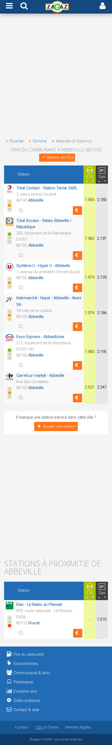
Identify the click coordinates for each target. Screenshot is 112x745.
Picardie (16, 141)
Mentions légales (78, 727)
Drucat (34, 623)
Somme (39, 141)
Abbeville (35, 200)
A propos (22, 727)
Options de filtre (59, 157)
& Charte (47, 727)
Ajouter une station (59, 426)
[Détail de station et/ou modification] (20, 210)
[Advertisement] (56, 77)
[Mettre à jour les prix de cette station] (77, 210)
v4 (43, 739)
